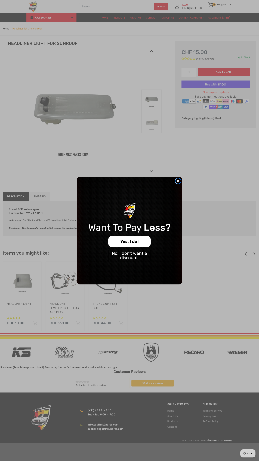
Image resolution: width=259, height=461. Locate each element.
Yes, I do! (129, 241)
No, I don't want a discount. (129, 255)
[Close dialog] (178, 181)
